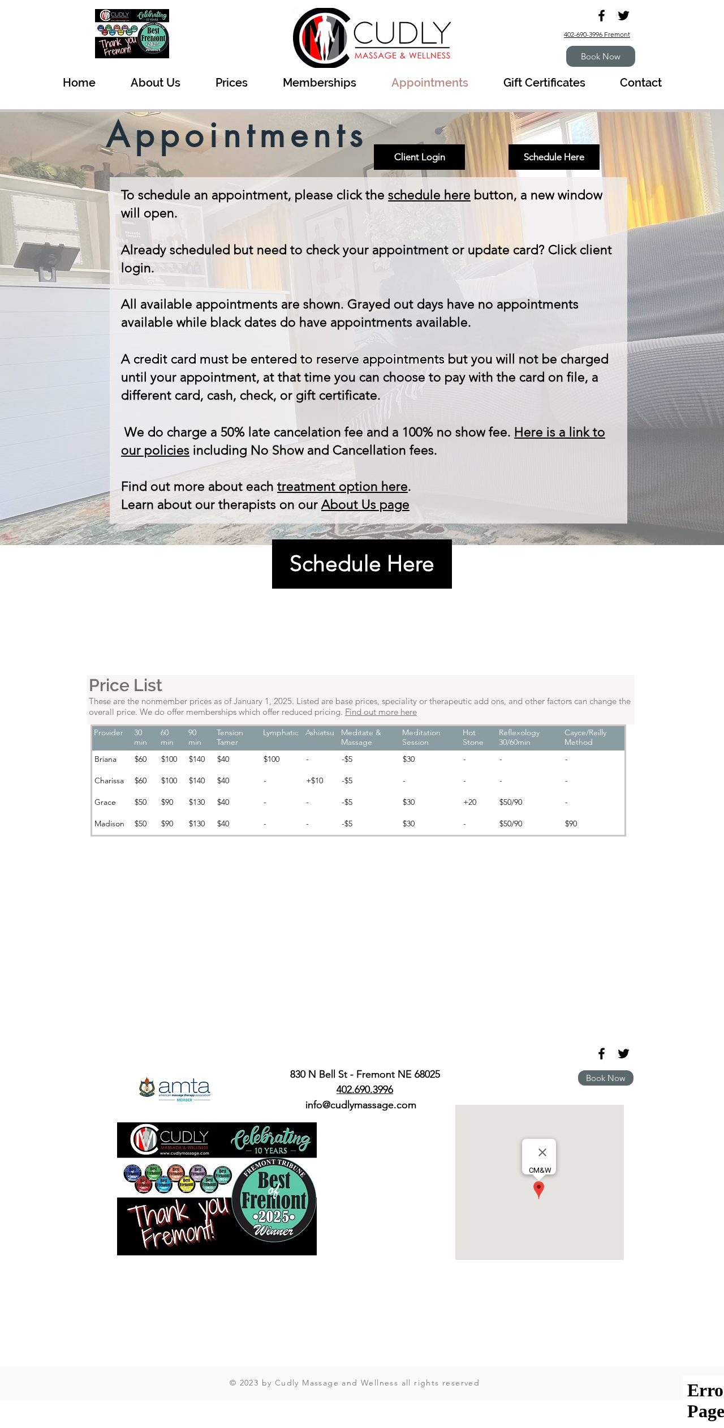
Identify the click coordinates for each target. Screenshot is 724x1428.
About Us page (365, 504)
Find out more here (381, 711)
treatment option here (342, 486)
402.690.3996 (365, 1089)
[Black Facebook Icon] (601, 15)
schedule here (429, 195)
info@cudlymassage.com (360, 1105)
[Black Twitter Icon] (623, 15)
